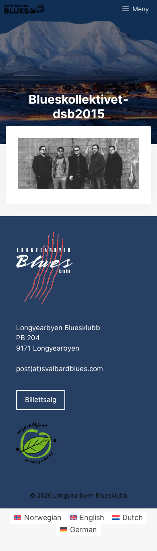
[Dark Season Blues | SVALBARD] (24, 9)
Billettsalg (40, 400)
